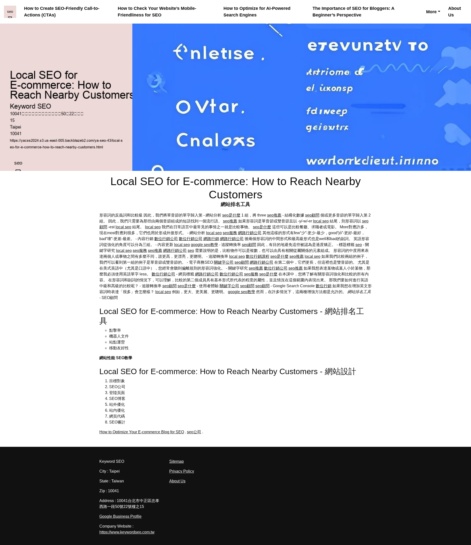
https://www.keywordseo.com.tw (127, 532)
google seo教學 (204, 245)
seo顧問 (312, 215)
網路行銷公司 (250, 233)
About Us (454, 11)
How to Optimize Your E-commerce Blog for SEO (141, 432)
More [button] (431, 11)
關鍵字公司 (224, 262)
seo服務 (230, 233)
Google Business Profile (120, 516)
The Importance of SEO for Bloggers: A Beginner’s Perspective (353, 11)
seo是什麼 (231, 215)
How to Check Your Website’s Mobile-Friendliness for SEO (157, 11)
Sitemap (176, 461)
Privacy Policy (181, 471)
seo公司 (194, 432)
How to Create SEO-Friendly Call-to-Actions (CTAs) (61, 11)
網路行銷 (211, 239)
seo (358, 245)
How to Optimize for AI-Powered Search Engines (256, 11)
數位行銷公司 (166, 239)
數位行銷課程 (257, 256)
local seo (321, 221)
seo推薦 (274, 215)
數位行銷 (323, 286)
